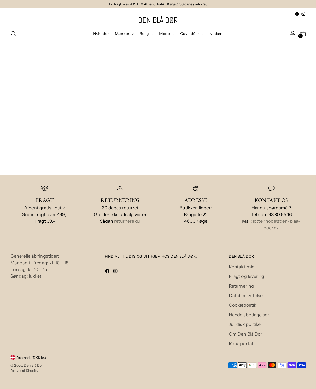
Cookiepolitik (242, 305)
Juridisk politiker (246, 324)
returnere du (127, 221)
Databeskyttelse (246, 295)
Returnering (241, 286)
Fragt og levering (246, 276)
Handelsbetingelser (249, 315)
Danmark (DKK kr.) (31, 357)
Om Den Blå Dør (245, 334)
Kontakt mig (242, 267)
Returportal (241, 343)
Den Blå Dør (33, 365)
